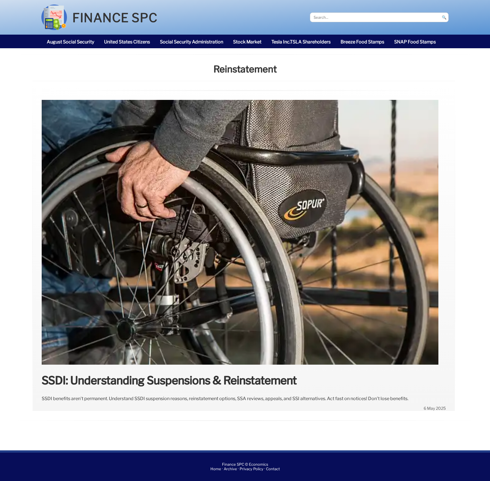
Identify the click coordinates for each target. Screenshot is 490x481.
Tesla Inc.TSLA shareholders (301, 42)
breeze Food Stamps (362, 42)
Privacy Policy (251, 469)
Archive (230, 469)
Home (215, 469)
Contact (273, 469)
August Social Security (70, 42)
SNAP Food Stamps (415, 42)
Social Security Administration (191, 42)
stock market (247, 42)
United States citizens (127, 42)
